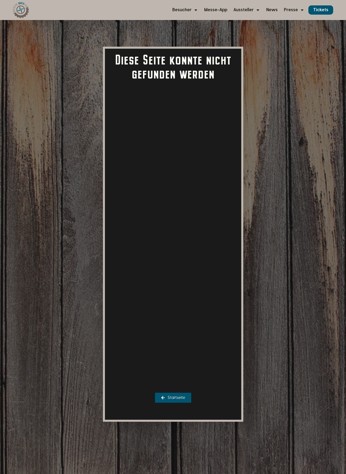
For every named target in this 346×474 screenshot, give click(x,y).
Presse (291, 10)
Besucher (182, 10)
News (272, 10)
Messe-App (215, 10)
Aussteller (243, 10)
